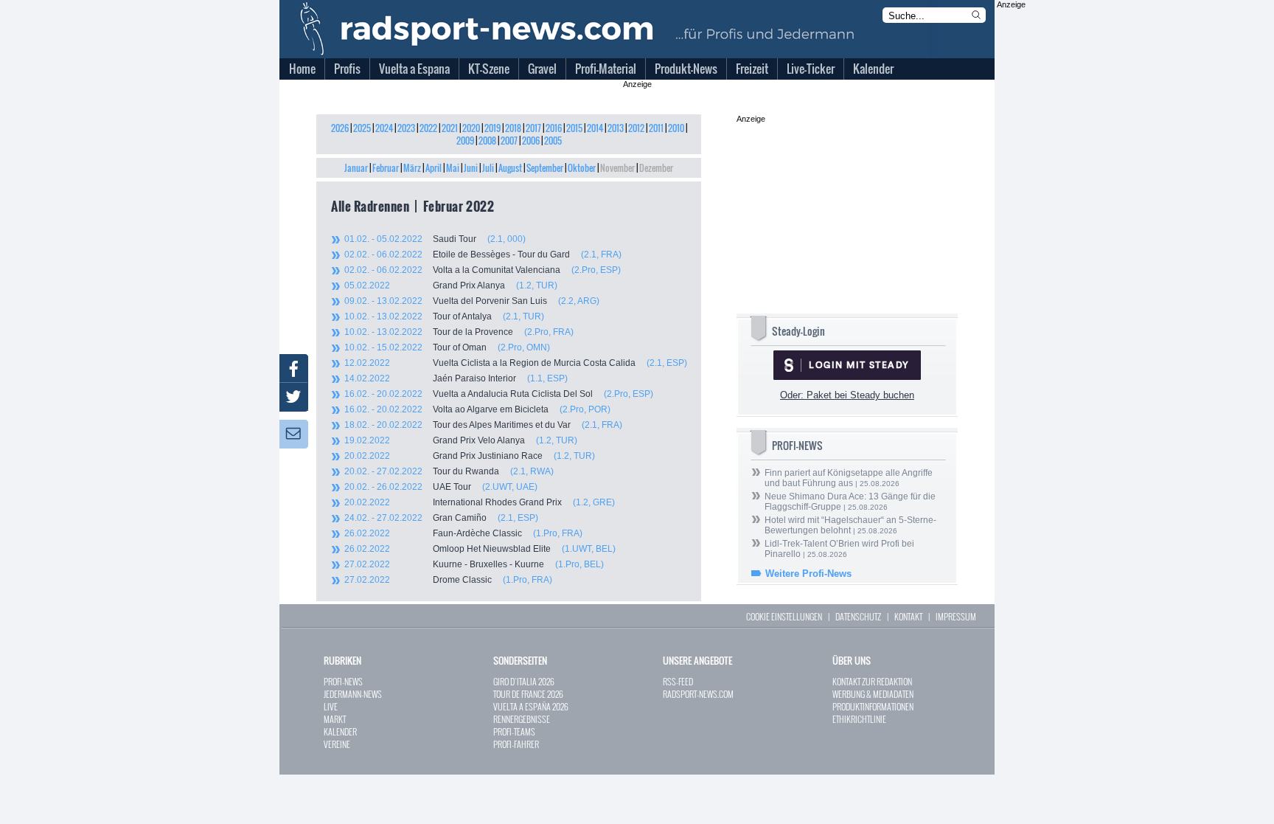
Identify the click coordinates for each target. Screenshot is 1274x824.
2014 (595, 128)
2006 (531, 140)
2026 (340, 128)
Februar (385, 168)
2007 (509, 140)
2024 (384, 128)
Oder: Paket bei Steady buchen (847, 395)
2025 (362, 128)
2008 (487, 140)
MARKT (335, 719)
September (544, 168)
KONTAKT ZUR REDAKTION (872, 681)
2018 (513, 128)
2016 (554, 128)
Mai (452, 168)
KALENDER (340, 731)
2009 (465, 140)
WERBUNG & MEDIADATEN (872, 694)
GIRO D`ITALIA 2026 (523, 681)
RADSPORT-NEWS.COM (698, 694)
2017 (533, 128)
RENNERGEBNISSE (521, 719)
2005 (553, 140)
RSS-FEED (678, 681)
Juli (488, 168)
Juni (471, 168)
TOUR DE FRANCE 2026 (528, 694)
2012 (636, 128)
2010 (676, 128)
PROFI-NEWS (343, 681)
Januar (356, 168)
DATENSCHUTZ (858, 616)
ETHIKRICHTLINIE (859, 719)
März (412, 168)
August (510, 168)
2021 (450, 128)
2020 (471, 128)
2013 (616, 128)
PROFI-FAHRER (516, 744)
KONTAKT (908, 616)
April (433, 168)
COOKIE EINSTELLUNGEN (784, 616)
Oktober (582, 168)
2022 (428, 128)
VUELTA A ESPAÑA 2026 (530, 706)
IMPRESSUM (956, 616)
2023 (406, 128)
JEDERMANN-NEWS (353, 694)
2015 (574, 128)
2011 (656, 128)
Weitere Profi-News (808, 573)
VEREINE (337, 744)
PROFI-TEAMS (514, 731)
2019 (492, 128)
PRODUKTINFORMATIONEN (872, 706)
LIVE (331, 706)
